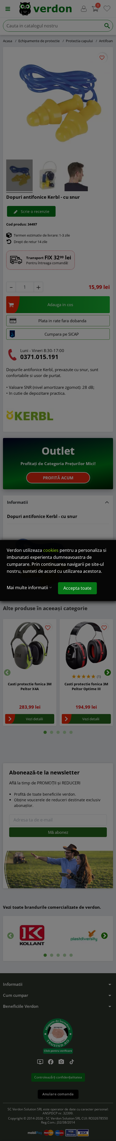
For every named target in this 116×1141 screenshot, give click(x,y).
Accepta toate (77, 588)
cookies (51, 550)
